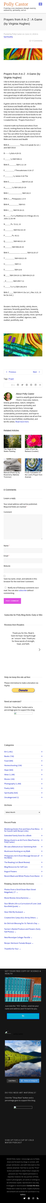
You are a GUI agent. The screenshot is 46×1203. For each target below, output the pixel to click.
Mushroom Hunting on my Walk (17, 851)
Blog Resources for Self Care (15, 867)
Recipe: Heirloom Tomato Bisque (18, 943)
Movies (9, 779)
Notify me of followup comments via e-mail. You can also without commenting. (21, 590)
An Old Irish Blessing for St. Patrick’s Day (21, 923)
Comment (8, 512)
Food (8, 761)
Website (7, 566)
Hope (8, 770)
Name (6, 546)
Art (8, 752)
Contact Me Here (33, 1186)
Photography (12, 783)
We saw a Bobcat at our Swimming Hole (20, 846)
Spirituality (8, 37)
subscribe (23, 590)
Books (9, 756)
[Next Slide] (39, 649)
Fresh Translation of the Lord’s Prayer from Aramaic (33, 475)
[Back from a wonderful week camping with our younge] (23, 1058)
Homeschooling (13, 765)
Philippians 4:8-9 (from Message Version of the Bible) (21, 857)
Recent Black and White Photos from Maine (21, 876)
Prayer (11, 379)
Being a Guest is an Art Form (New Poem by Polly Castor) (21, 841)
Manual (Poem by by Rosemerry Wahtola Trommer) (12, 475)
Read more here (22, 422)
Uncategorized (11, 797)
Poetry (9, 788)
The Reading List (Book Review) (17, 862)
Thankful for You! (12, 949)
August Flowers (10, 871)
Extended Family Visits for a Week (17, 835)
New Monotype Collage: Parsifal (18, 937)
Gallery (23, 1194)
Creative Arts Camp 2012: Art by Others (21, 917)
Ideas (9, 774)
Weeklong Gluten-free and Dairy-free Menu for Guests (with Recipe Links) (21, 830)
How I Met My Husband (14, 912)
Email (6, 556)
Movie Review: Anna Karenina (17, 898)
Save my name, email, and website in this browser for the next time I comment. (20, 580)
